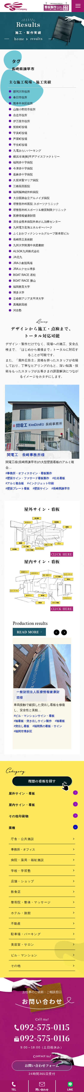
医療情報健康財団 (24, 215)
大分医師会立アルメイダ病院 (31, 198)
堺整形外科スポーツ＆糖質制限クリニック (39, 209)
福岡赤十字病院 (23, 162)
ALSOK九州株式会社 (26, 251)
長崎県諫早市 (60, 488)
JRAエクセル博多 (24, 268)
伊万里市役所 (21, 121)
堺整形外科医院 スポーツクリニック (36, 203)
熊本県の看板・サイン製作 (31, 741)
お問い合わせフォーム (42, 1065)
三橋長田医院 (21, 186)
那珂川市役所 (21, 91)
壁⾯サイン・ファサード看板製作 (27, 478)
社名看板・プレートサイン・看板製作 (38, 726)
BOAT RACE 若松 (24, 274)
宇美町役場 (20, 133)
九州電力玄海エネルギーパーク (32, 227)
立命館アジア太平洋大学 (28, 298)
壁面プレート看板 (18, 488)
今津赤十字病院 (23, 168)
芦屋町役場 (20, 138)
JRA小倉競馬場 (23, 263)
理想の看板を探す (42, 781)
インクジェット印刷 (40, 483)
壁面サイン (40, 488)
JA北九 (17, 257)
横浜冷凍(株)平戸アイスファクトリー (36, 156)
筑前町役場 (20, 127)
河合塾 (17, 310)
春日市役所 (20, 97)
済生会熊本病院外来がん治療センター (37, 221)
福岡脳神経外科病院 (25, 192)
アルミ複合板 (15, 483)
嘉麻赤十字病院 (23, 174)
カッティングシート (27, 736)
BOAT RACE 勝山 (24, 280)
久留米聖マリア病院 (25, 180)
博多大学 (18, 292)
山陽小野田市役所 (24, 109)
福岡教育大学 (21, 286)
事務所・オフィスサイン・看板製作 (29, 473)
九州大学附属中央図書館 (28, 245)
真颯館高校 (20, 304)
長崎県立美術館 (23, 239)
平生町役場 (20, 144)
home (19, 39)
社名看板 (58, 478)
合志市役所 (20, 115)
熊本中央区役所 (23, 103)
